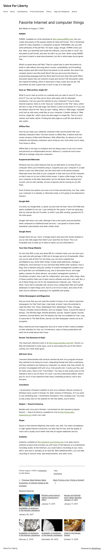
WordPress (96, 548)
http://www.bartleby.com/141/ (61, 343)
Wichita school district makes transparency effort (51, 497)
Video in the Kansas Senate (72, 534)
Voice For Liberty (15, 6)
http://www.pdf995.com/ (63, 39)
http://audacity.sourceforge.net (50, 442)
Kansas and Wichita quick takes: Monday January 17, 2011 (73, 497)
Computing (42, 471)
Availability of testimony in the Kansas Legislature (29, 509)
